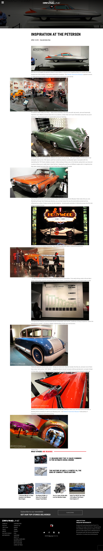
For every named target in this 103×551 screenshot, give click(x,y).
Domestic (4, 523)
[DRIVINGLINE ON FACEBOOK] (49, 532)
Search (16, 527)
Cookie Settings (18, 545)
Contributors (17, 523)
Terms (15, 529)
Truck (4, 529)
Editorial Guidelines (19, 539)
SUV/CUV (4, 525)
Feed (15, 533)
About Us (16, 537)
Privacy (16, 531)
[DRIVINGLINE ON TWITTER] (44, 532)
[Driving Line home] (51, 4)
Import (4, 531)
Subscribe (70, 512)
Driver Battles (18, 541)
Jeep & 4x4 (5, 527)
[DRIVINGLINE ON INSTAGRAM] (54, 532)
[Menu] (3, 2)
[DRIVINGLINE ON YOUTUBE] (58, 532)
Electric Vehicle (6, 533)
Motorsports (6, 535)
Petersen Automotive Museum (75, 74)
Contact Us (17, 525)
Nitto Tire (51, 536)
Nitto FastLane (18, 543)
